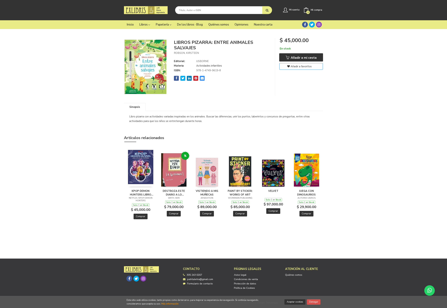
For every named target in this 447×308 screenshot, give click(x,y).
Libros (143, 25)
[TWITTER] (312, 24)
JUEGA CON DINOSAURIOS (306, 192)
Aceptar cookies (295, 301)
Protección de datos (245, 283)
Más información (169, 303)
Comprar (140, 216)
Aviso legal (240, 275)
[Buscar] (267, 10)
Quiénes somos (293, 275)
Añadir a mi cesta (303, 58)
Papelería (163, 25)
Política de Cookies (244, 288)
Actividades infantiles (209, 65)
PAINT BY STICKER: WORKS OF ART (240, 192)
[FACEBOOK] (305, 24)
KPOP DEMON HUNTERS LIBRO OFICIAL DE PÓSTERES (140, 192)
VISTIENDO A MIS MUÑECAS (207, 192)
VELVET (273, 191)
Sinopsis (134, 107)
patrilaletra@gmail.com (200, 279)
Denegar (313, 301)
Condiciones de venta (246, 279)
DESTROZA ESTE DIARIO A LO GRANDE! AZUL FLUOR (174, 192)
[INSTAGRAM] (319, 24)
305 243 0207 (194, 275)
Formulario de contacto (200, 283)
